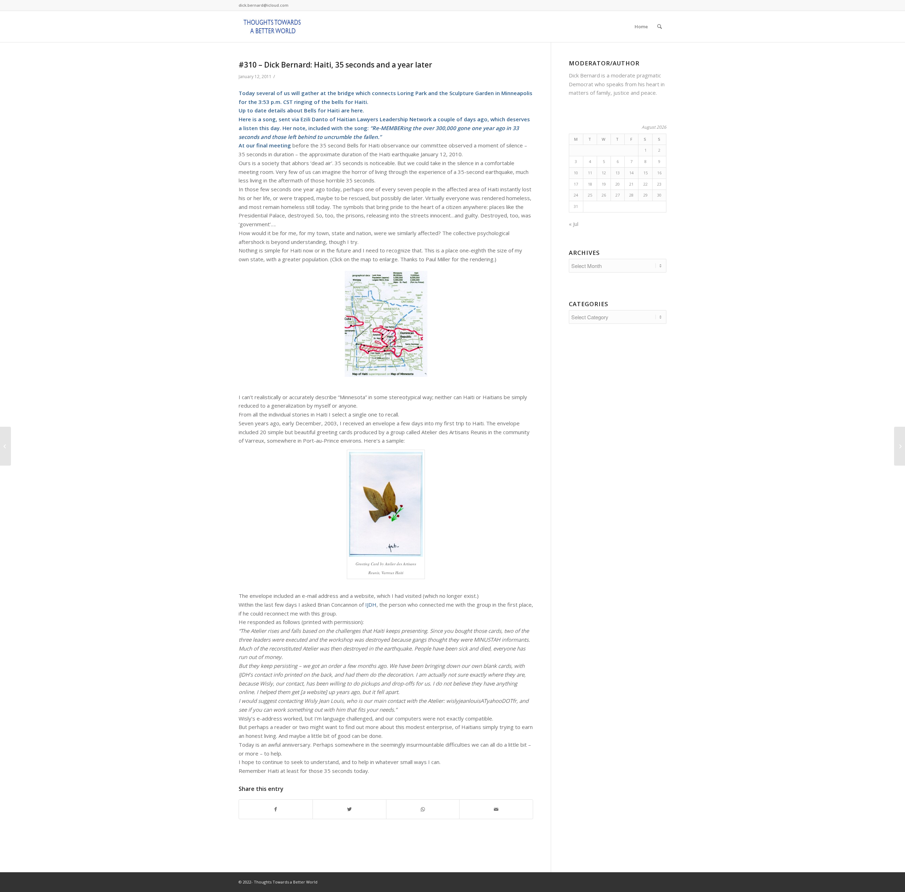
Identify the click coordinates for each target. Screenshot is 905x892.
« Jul (573, 223)
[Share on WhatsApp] (423, 809)
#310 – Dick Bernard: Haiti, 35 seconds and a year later (335, 65)
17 (576, 184)
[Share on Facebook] (276, 809)
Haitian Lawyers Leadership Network (384, 119)
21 (631, 184)
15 (645, 172)
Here (245, 119)
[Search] (659, 26)
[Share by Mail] (496, 809)
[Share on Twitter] (349, 809)
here (357, 110)
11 (590, 172)
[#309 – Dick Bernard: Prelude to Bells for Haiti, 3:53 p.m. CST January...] (5, 446)
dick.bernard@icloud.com (263, 5)
